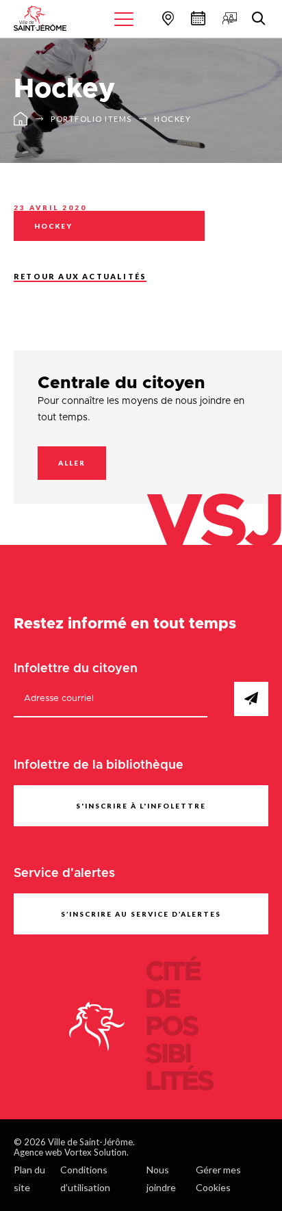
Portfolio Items (91, 119)
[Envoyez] (251, 699)
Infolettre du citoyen (76, 669)
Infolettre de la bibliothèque (98, 765)
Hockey (172, 119)
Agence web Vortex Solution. (71, 1152)
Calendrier (196, 18)
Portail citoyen (228, 18)
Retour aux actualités (80, 276)
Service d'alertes (64, 873)
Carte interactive (166, 18)
